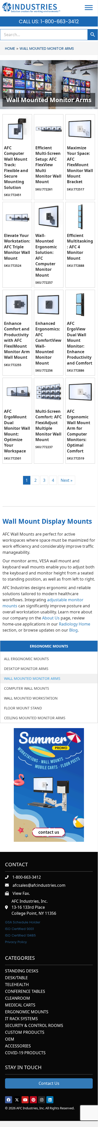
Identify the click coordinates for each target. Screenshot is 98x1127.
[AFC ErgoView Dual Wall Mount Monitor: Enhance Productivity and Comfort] (80, 304)
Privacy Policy (16, 942)
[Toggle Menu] (89, 7)
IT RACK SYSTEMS (21, 1019)
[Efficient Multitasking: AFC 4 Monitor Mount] (80, 216)
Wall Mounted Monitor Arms (32, 678)
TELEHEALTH (17, 984)
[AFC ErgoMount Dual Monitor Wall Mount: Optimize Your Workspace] (17, 392)
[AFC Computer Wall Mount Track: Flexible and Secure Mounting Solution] (17, 129)
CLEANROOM (17, 998)
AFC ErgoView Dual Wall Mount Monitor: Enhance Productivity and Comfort (79, 343)
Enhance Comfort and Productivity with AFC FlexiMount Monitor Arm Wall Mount (17, 340)
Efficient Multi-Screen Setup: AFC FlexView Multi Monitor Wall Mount (48, 164)
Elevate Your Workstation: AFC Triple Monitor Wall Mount (17, 247)
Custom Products (24, 1032)
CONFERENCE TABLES (25, 991)
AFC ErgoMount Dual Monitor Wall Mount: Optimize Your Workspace (17, 431)
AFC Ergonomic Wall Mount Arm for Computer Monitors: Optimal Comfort (78, 431)
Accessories (18, 1046)
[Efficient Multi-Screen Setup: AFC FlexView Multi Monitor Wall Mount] (48, 129)
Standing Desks (21, 971)
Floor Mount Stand (23, 708)
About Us (51, 618)
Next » (66, 480)
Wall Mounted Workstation (31, 698)
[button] (8, 1099)
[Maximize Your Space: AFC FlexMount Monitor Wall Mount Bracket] (80, 129)
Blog (73, 630)
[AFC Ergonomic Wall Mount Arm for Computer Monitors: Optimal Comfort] (80, 392)
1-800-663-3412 (26, 877)
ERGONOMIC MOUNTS (26, 1012)
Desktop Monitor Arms (26, 668)
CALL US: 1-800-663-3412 (49, 21)
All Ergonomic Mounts (26, 658)
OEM (9, 1039)
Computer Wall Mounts (26, 688)
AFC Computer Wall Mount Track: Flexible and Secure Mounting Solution (16, 167)
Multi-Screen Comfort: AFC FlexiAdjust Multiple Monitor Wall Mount (48, 425)
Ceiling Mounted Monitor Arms (34, 717)
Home (10, 48)
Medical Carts (20, 1005)
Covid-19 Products (25, 1053)
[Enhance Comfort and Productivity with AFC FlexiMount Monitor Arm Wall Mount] (17, 304)
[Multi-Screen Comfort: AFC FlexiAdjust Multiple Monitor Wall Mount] (48, 392)
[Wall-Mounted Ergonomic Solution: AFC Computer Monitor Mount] (48, 216)
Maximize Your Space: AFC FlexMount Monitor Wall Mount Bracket (80, 164)
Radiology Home (74, 624)
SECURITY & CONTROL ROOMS (34, 1025)
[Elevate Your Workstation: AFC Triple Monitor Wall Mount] (17, 216)
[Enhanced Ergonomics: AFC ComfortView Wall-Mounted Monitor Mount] (48, 304)
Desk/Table (16, 978)
